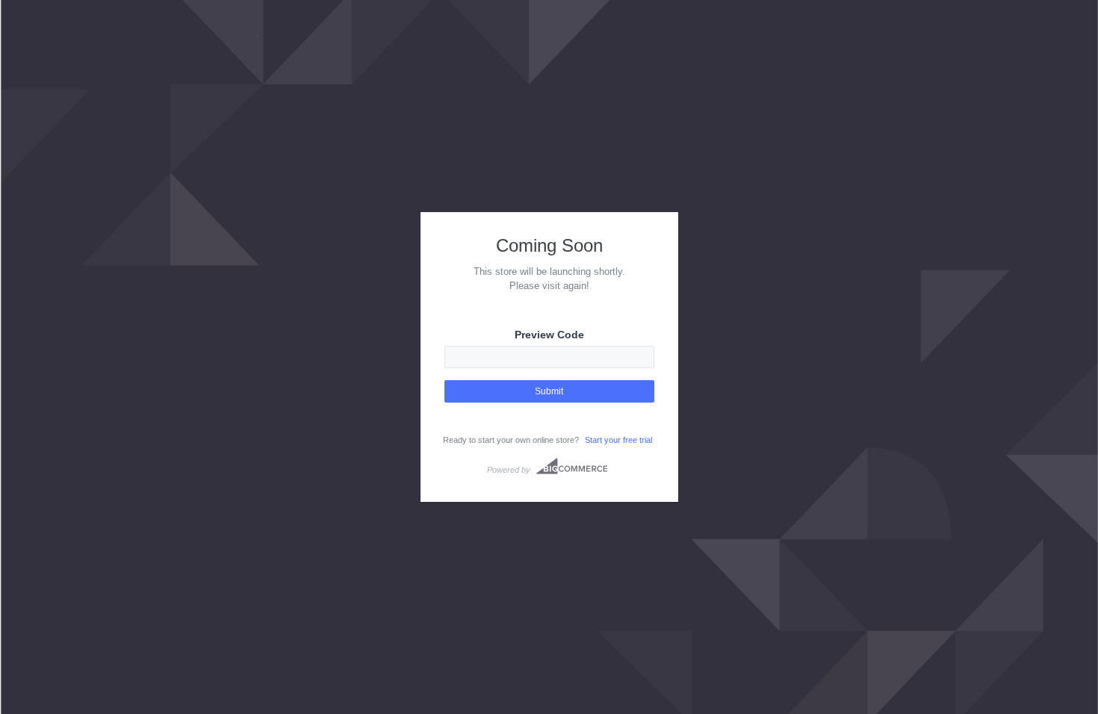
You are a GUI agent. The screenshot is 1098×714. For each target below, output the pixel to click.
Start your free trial (618, 439)
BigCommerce (571, 466)
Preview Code (549, 335)
